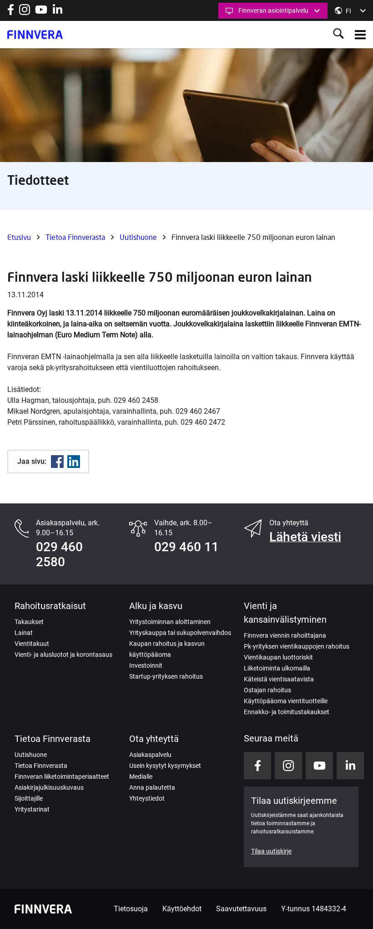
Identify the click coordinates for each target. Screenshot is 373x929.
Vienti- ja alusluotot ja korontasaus (63, 654)
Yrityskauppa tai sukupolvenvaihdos (180, 632)
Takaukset (29, 621)
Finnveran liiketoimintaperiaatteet (62, 776)
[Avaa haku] (338, 34)
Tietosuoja (131, 908)
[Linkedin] (73, 461)
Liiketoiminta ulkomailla (277, 668)
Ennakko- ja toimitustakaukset (286, 712)
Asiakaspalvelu (150, 754)
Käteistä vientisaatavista (279, 679)
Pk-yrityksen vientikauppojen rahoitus (296, 646)
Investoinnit (145, 665)
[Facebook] (57, 461)
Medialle (140, 776)
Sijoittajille (29, 798)
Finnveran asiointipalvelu (273, 10)
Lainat (24, 632)
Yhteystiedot (147, 798)
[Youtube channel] (41, 12)
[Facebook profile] (10, 12)
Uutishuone (138, 237)
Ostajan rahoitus (267, 690)
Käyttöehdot (182, 908)
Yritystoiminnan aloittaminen (170, 621)
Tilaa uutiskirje (271, 851)
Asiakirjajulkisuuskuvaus (49, 787)
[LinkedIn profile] (57, 12)
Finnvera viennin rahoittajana (285, 635)
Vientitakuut (32, 643)
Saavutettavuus (241, 908)
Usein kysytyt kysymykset (165, 765)
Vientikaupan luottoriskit (278, 657)
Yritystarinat (32, 809)
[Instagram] (24, 12)
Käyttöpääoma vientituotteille (286, 701)
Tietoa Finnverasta (75, 237)
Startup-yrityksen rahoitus (166, 676)
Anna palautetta (152, 787)
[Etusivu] (35, 34)
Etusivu (19, 237)
